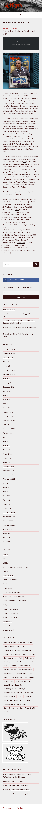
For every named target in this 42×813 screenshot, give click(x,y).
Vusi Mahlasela (18, 712)
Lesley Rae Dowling (23, 681)
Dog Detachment (29, 654)
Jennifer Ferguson (10, 670)
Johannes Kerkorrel (25, 670)
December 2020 (9, 513)
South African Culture (10, 609)
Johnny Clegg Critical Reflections (14, 596)
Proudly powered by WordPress (13, 808)
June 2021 (6, 492)
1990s (5, 563)
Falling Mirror (29, 658)
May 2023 (6, 399)
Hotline (13, 666)
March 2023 (7, 408)
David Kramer (15, 654)
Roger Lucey (18, 700)
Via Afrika (7, 712)
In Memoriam (7, 588)
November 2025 (9, 353)
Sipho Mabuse (22, 704)
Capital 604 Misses (10, 580)
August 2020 (7, 529)
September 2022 (9, 429)
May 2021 (6, 496)
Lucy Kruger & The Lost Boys (14, 689)
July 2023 (6, 391)
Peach (20, 696)
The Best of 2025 (9, 310)
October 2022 (8, 425)
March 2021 (7, 504)
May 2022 (6, 446)
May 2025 (6, 366)
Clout (5, 159)
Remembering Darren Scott (18, 785)
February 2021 (8, 508)
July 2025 (6, 362)
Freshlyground (9, 662)
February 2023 (8, 412)
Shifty (5, 605)
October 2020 (8, 521)
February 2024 (8, 383)
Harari (6, 666)
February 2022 (8, 458)
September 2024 (9, 374)
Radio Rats (27, 182)
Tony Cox (20, 708)
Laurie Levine (8, 681)
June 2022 (6, 441)
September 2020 (9, 525)
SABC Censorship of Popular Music (15, 601)
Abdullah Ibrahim (10, 643)
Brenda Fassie (9, 647)
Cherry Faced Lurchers (12, 650)
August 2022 (7, 433)
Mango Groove (9, 693)
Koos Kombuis (29, 677)
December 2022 (9, 416)
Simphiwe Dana (9, 704)
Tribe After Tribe (31, 708)
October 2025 (8, 358)
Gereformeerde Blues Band (26, 662)
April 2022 (6, 450)
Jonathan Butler (21, 673)
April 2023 (6, 404)
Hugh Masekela (24, 666)
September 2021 (9, 479)
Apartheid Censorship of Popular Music (16, 567)
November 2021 (9, 471)
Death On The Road (16, 781)
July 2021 (6, 487)
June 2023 (6, 395)
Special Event (7, 622)
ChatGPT (6, 584)
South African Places (10, 617)
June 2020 (6, 538)
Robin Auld (8, 700)
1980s (5, 559)
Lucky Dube (19, 685)
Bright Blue (21, 647)
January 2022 (7, 462)
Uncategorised (8, 630)
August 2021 (7, 483)
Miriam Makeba (9, 696)
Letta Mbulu (8, 685)
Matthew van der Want (25, 693)
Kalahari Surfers (16, 677)
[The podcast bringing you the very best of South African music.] (15, 762)
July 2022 (6, 437)
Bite (24, 162)
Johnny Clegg (9, 673)
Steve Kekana (9, 708)
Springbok (6, 626)
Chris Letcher (27, 650)
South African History (10, 613)
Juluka (6, 677)
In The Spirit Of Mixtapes (11, 592)
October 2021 (8, 475)
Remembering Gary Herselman (23, 794)
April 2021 (6, 500)
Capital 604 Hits (8, 576)
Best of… (6, 571)
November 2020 (9, 517)
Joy (31, 673)
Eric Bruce (6, 794)
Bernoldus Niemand (25, 643)
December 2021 (8, 467)
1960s (5, 555)
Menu (22, 15)
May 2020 (6, 542)
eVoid (20, 658)
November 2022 (9, 420)
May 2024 (6, 379)
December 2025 (9, 349)
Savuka (28, 700)
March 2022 (7, 454)
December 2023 (9, 387)
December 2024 (9, 370)
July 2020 (6, 533)
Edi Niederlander (10, 658)
